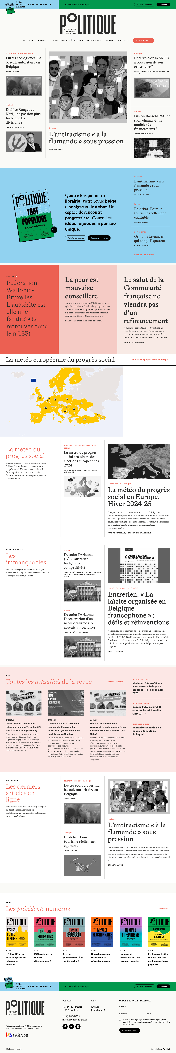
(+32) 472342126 (71, 1016)
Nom (148, 1013)
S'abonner (163, 4)
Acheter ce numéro (144, 4)
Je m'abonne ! (144, 40)
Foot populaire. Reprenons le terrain (34, 4)
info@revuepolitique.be (74, 1019)
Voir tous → (164, 908)
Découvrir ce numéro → (145, 254)
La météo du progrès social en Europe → (151, 359)
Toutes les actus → (117, 681)
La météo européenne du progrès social (76, 40)
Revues (42, 40)
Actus (109, 40)
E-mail (122, 1006)
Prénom (123, 1013)
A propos (123, 40)
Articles (27, 40)
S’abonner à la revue (99, 238)
